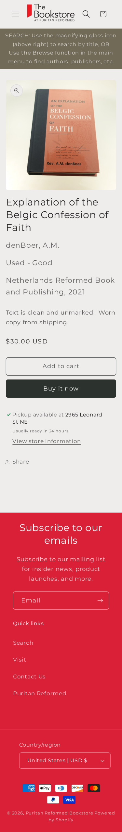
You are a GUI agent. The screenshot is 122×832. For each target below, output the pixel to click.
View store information (46, 441)
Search (23, 643)
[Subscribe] (100, 600)
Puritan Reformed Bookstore (59, 812)
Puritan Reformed (40, 693)
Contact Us (29, 676)
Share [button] (20, 461)
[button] (15, 14)
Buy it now (61, 388)
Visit (19, 659)
